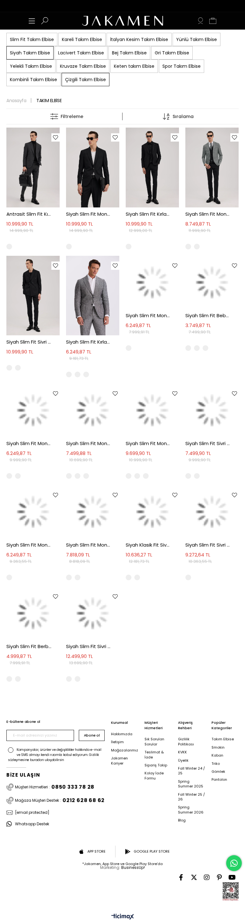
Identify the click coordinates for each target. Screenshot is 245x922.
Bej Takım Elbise (129, 53)
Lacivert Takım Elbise (81, 53)
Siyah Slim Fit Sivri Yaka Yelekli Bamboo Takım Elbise (88, 646)
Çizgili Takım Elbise (85, 79)
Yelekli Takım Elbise (31, 66)
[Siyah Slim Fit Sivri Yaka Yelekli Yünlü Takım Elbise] (212, 511)
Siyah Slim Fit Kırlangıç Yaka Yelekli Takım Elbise (148, 214)
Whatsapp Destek (32, 824)
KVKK (182, 752)
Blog (182, 820)
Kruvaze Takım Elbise (83, 66)
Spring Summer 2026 (191, 809)
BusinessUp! (133, 867)
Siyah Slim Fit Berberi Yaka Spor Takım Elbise (28, 646)
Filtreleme (72, 116)
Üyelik (183, 760)
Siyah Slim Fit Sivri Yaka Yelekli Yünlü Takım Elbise (207, 544)
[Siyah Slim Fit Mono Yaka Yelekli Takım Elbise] (92, 511)
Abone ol (92, 735)
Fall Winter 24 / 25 (191, 771)
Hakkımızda (121, 734)
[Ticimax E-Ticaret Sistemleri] (122, 917)
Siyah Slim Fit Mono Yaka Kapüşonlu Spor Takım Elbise (28, 544)
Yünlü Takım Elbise (196, 39)
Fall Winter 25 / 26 (191, 797)
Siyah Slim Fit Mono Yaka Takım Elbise (88, 214)
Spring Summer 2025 (190, 784)
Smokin (218, 747)
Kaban (217, 755)
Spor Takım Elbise (181, 66)
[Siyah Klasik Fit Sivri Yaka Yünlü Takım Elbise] (152, 511)
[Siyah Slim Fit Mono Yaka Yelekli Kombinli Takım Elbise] (212, 167)
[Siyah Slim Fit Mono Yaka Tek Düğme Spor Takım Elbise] (152, 410)
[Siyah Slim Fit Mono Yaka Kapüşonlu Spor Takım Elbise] (33, 511)
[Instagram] (206, 877)
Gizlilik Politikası (186, 741)
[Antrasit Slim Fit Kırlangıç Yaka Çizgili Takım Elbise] (33, 167)
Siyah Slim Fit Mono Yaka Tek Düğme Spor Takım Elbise (148, 443)
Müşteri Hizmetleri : (54, 787)
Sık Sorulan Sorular (154, 741)
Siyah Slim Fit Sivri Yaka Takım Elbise (28, 342)
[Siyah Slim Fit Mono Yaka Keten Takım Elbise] (92, 410)
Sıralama (183, 116)
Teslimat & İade (154, 754)
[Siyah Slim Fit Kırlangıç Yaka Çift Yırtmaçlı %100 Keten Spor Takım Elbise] (92, 296)
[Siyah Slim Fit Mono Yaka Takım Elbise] (92, 167)
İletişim (117, 742)
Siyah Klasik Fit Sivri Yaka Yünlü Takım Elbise (148, 544)
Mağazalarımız (124, 750)
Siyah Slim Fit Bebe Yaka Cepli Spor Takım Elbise (207, 315)
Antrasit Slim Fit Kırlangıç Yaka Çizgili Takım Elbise (28, 214)
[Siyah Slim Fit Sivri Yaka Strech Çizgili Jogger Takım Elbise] (212, 410)
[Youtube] (232, 877)
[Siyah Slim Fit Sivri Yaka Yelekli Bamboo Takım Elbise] (92, 613)
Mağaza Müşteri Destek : (60, 800)
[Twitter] (194, 877)
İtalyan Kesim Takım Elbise (139, 39)
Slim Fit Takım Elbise (32, 39)
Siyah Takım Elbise (30, 53)
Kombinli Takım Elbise (33, 79)
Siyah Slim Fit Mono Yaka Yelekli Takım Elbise (88, 544)
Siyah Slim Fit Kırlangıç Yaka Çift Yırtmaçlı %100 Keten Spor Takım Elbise (88, 342)
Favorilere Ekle (55, 137)
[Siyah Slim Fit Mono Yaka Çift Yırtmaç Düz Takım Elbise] (33, 410)
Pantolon (219, 779)
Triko (216, 763)
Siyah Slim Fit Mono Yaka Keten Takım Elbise (88, 443)
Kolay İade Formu (154, 775)
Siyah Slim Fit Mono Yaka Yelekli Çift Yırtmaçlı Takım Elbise (148, 315)
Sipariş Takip (156, 765)
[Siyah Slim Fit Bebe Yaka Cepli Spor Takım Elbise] (212, 282)
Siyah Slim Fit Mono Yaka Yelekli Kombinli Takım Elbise (207, 214)
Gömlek (218, 771)
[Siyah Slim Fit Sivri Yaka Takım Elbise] (33, 296)
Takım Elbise (223, 739)
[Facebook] (181, 877)
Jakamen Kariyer (119, 760)
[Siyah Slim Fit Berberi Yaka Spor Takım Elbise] (33, 613)
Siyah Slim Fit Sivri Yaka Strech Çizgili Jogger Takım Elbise (207, 443)
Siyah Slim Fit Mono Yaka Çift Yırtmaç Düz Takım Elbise (28, 443)
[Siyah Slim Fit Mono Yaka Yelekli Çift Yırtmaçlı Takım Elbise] (152, 282)
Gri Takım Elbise (172, 53)
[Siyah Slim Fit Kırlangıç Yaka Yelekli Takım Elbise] (152, 167)
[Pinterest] (219, 877)
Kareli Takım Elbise (82, 39)
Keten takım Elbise (134, 66)
